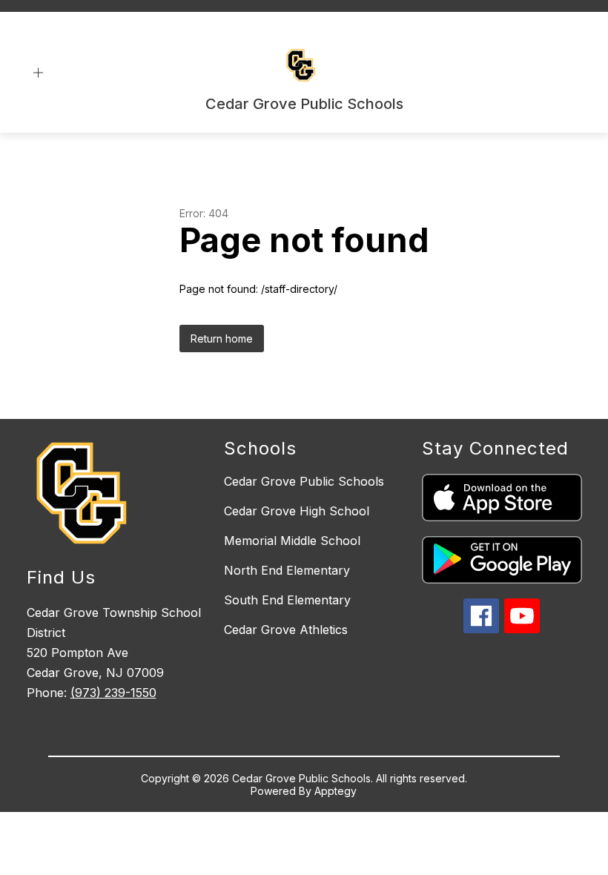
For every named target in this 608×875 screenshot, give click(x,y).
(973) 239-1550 (113, 692)
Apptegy (335, 791)
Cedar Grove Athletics (286, 629)
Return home (222, 338)
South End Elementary (287, 599)
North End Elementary (287, 570)
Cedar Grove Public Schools (304, 481)
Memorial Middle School (292, 540)
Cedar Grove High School (296, 510)
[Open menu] (38, 73)
